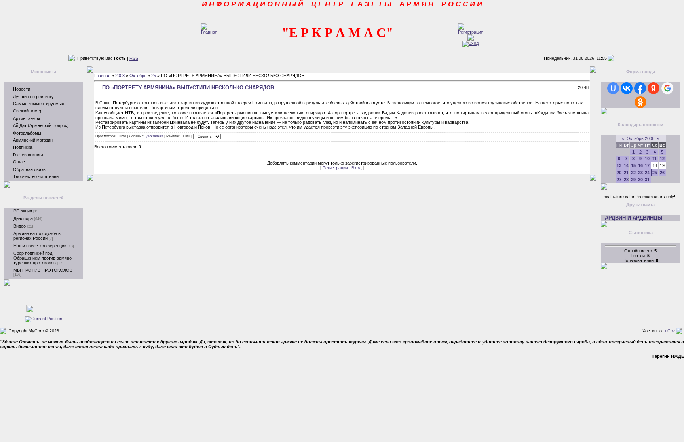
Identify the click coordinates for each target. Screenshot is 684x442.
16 (640, 165)
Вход (356, 167)
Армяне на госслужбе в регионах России (37, 236)
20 (619, 172)
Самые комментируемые (38, 103)
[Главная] (209, 32)
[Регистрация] (470, 32)
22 (633, 172)
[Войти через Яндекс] (653, 88)
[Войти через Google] (667, 88)
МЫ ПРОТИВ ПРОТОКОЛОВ (42, 270)
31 (647, 179)
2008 (120, 75)
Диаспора (23, 218)
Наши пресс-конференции (39, 245)
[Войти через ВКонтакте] (627, 88)
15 (633, 165)
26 (662, 172)
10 (647, 158)
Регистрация (335, 167)
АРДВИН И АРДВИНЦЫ (634, 218)
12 (662, 158)
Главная (102, 75)
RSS (133, 58)
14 (626, 165)
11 (654, 158)
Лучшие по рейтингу (33, 96)
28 (626, 179)
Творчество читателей (36, 176)
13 (619, 165)
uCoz (670, 330)
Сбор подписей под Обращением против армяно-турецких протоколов (43, 258)
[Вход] (470, 43)
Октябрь (137, 75)
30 (640, 179)
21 (626, 172)
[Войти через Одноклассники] (640, 102)
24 (647, 172)
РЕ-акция (22, 211)
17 (647, 165)
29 (633, 179)
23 (640, 172)
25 (153, 75)
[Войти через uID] (613, 88)
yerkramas (154, 136)
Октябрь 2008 (640, 138)
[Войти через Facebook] (640, 88)
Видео (19, 226)
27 (619, 179)
